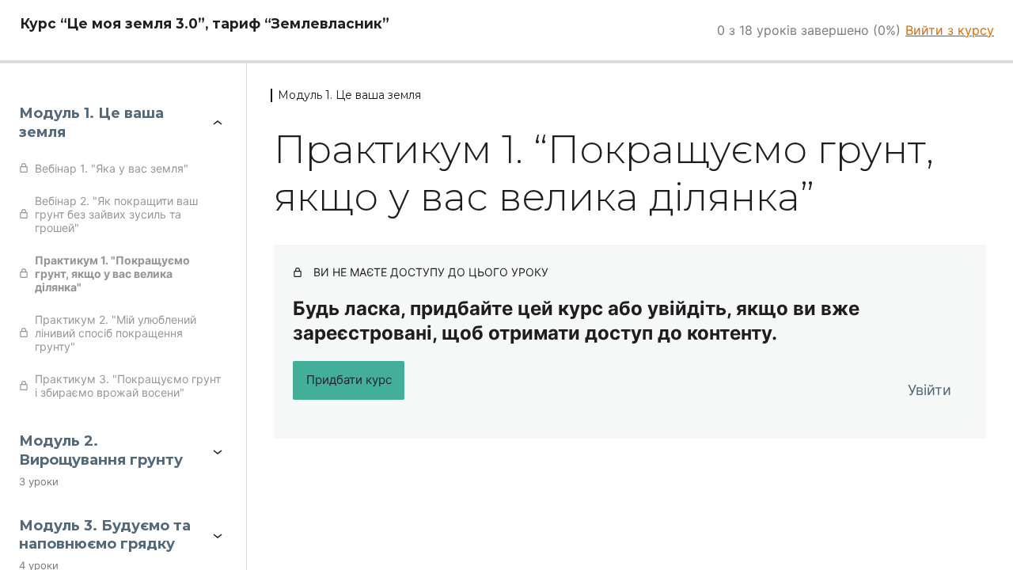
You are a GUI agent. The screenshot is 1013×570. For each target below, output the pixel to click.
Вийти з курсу (949, 30)
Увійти (929, 390)
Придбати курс (349, 379)
